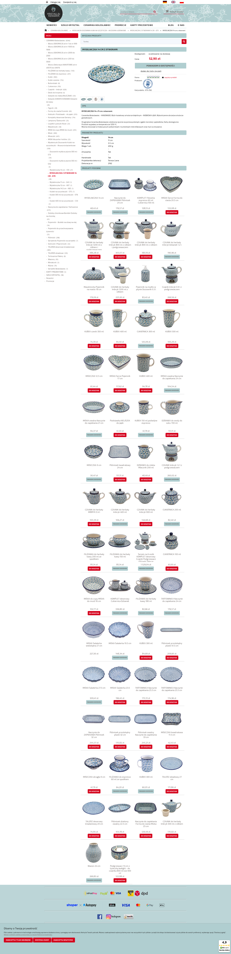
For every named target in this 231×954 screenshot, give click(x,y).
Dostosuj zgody (42, 940)
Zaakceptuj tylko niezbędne (18, 940)
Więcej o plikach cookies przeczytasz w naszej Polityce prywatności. (28, 935)
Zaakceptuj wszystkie (63, 940)
